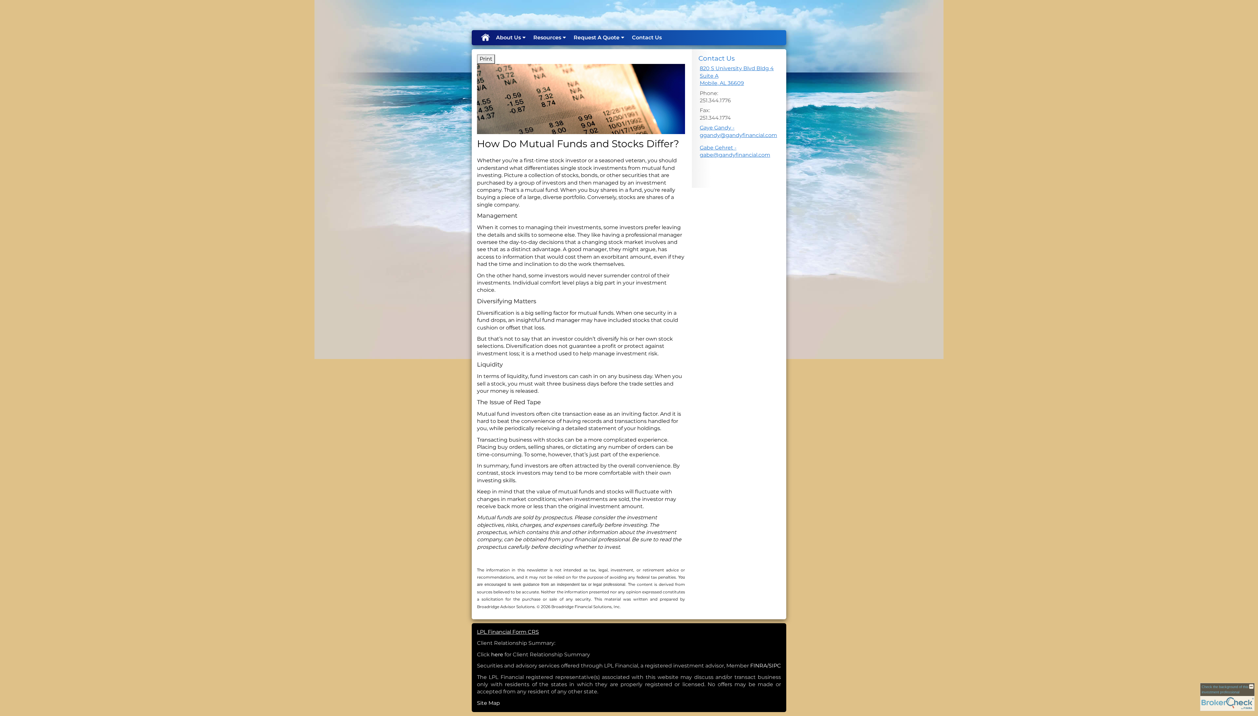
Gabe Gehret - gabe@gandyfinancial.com (735, 151)
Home (485, 37)
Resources (547, 37)
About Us (508, 37)
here (497, 654)
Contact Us (647, 37)
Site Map (488, 703)
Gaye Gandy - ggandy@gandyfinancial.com (738, 131)
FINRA (758, 666)
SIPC (775, 666)
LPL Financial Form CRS (508, 632)
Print (486, 59)
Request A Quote (596, 37)
